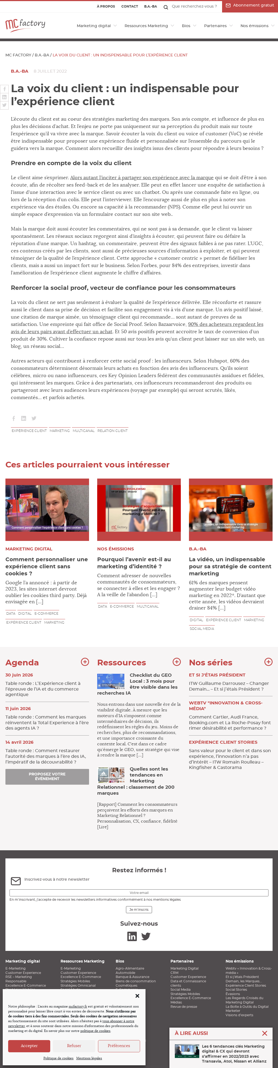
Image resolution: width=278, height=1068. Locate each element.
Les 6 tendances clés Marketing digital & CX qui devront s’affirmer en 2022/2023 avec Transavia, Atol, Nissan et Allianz (234, 1054)
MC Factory (18, 55)
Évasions (233, 994)
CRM (174, 972)
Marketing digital (94, 26)
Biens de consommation (136, 981)
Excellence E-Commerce (25, 985)
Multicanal (83, 430)
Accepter (29, 1046)
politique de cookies (95, 1030)
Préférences (119, 1046)
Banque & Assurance (132, 977)
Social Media (180, 989)
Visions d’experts (239, 1015)
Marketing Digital (184, 968)
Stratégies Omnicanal (78, 985)
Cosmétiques (126, 985)
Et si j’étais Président (242, 977)
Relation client (112, 430)
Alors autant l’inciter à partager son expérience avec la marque (142, 177)
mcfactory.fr (78, 1006)
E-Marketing (15, 968)
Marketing (60, 430)
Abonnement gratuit (253, 5)
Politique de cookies (58, 1058)
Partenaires (215, 26)
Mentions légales (89, 1058)
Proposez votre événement (47, 776)
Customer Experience (23, 972)
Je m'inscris (139, 909)
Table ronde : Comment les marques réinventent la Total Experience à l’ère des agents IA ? (47, 718)
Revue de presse (183, 1006)
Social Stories (236, 989)
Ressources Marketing (146, 26)
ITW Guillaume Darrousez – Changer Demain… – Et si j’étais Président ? (229, 682)
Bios (186, 26)
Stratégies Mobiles (75, 981)
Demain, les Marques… (244, 981)
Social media (202, 628)
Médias (176, 1002)
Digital (24, 613)
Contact (129, 6)
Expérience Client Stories (246, 985)
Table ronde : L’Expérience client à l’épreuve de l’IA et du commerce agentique (43, 685)
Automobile (125, 972)
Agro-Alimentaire (130, 968)
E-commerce (46, 613)
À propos (106, 6)
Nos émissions (254, 26)
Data (10, 613)
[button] (137, 996)
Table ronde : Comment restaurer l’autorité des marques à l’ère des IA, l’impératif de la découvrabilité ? (45, 752)
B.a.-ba (150, 6)
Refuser (74, 1046)
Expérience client (29, 430)
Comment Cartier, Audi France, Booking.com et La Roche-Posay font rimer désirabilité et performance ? (230, 715)
